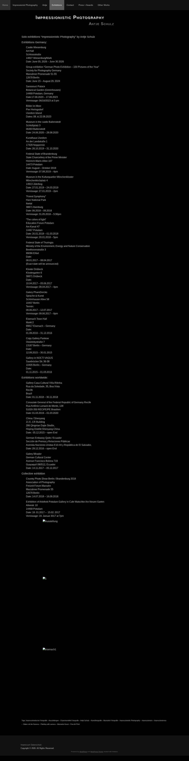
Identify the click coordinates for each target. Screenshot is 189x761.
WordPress (83, 751)
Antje (44, 5)
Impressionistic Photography (69, 17)
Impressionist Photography (25, 5)
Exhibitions (57, 5)
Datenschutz (36, 745)
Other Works (104, 5)
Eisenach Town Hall (36, 319)
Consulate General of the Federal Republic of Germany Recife (58, 402)
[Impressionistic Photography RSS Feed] (23, 741)
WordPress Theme (97, 751)
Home (5, 5)
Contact (70, 5)
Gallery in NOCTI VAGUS (39, 358)
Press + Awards (86, 5)
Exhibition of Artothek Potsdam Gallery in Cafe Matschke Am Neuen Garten (65, 501)
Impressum (25, 745)
